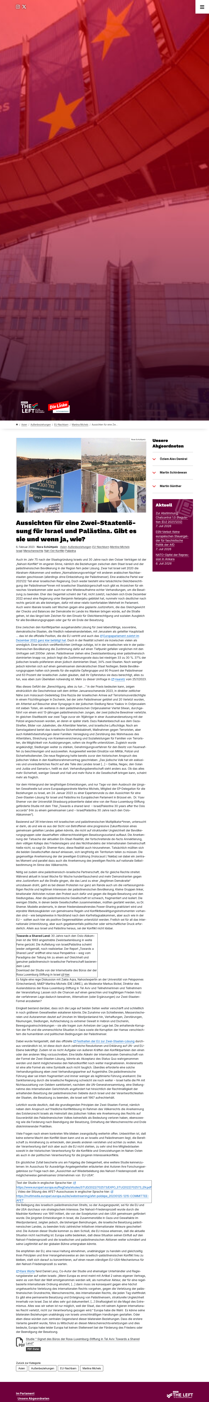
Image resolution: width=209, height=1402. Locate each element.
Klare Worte (27, 1271)
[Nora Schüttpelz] (81, 475)
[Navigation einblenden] (202, 7)
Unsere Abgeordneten (33, 1398)
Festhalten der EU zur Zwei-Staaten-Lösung (106, 1041)
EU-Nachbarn (61, 424)
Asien (24, 424)
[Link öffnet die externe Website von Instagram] (18, 7)
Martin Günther (170, 486)
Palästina (70, 550)
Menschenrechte (33, 550)
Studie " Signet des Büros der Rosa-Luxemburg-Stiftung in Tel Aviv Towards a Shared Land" (83, 1341)
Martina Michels (80, 424)
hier (67, 974)
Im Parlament (25, 1393)
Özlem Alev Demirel (173, 459)
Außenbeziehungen (41, 424)
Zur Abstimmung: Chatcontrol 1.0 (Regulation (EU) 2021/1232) (172, 517)
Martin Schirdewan (173, 472)
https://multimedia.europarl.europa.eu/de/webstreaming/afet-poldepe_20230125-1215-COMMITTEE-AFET (82, 1198)
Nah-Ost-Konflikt (54, 550)
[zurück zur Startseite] (45, 407)
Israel (19, 550)
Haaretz (120, 679)
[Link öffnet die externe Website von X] (24, 7)
